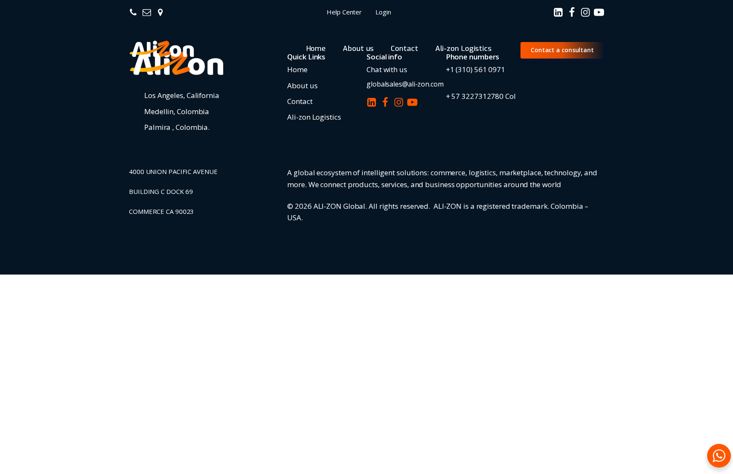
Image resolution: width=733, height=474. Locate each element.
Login (383, 12)
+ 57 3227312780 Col (481, 96)
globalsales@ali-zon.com (405, 84)
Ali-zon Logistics (463, 48)
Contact (404, 48)
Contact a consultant (562, 50)
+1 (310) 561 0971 (475, 69)
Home (316, 48)
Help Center (344, 12)
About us (358, 48)
